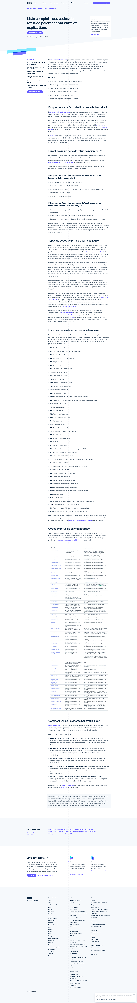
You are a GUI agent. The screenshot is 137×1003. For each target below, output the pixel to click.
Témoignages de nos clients (99, 902)
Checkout (51, 911)
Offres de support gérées (98, 950)
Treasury (50, 956)
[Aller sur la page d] (29, 898)
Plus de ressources (96, 926)
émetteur (52, 136)
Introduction (30, 59)
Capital (50, 909)
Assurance (73, 942)
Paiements (52, 8)
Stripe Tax (51, 951)
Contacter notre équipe (101, 3)
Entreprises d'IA (74, 931)
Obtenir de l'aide (95, 948)
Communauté (95, 907)
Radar (50, 945)
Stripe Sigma (51, 949)
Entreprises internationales (77, 918)
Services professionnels (76, 949)
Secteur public (74, 951)
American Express (70, 315)
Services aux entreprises (76, 968)
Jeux (71, 938)
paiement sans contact (69, 306)
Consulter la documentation (99, 871)
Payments (51, 940)
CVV (99, 267)
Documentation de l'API (76, 976)
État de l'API (73, 978)
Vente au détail (74, 953)
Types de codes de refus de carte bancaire (35, 72)
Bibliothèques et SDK (75, 983)
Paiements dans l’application (77, 920)
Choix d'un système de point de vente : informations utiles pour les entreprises (73, 831)
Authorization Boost (53, 905)
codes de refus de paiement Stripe (80, 520)
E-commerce (73, 909)
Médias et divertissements (77, 944)
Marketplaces (73, 922)
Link (49, 933)
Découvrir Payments (76, 874)
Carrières (93, 935)
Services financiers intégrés (77, 911)
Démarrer (31, 875)
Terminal (50, 953)
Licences (93, 920)
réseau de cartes (67, 313)
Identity (50, 927)
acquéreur (99, 125)
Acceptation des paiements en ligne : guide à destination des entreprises (71, 829)
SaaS (71, 929)
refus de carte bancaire (59, 60)
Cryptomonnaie (52, 918)
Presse (93, 937)
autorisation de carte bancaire (59, 112)
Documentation (74, 974)
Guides (93, 900)
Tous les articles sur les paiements (34, 833)
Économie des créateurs (76, 933)
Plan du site (94, 922)
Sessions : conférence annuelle (99, 909)
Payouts (50, 942)
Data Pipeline (52, 920)
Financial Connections (54, 925)
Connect (50, 916)
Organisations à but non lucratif (78, 946)
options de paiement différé (94, 252)
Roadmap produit (96, 933)
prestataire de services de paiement (60, 162)
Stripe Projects (74, 985)
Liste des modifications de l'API (78, 981)
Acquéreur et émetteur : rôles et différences (63, 834)
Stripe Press (94, 939)
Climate (50, 914)
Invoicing (50, 929)
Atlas (49, 902)
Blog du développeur (75, 987)
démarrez (64, 787)
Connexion (87, 3)
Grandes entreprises (75, 900)
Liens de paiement (53, 938)
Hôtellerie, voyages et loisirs (77, 940)
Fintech (72, 935)
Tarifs (72, 3)
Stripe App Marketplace (76, 961)
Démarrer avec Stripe (34, 32)
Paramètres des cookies (98, 924)
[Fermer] (134, 995)
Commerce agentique (76, 905)
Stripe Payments (54, 725)
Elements (51, 922)
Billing (49, 907)
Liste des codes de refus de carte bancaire (35, 77)
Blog (92, 905)
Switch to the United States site (105, 999)
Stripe (72, 317)
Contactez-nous (95, 941)
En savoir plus (95, 34)
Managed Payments (53, 936)
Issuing (50, 931)
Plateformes (73, 927)
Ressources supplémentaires (37, 8)
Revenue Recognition (54, 947)
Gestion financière (75, 924)
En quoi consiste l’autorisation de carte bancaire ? (36, 63)
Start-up (72, 902)
